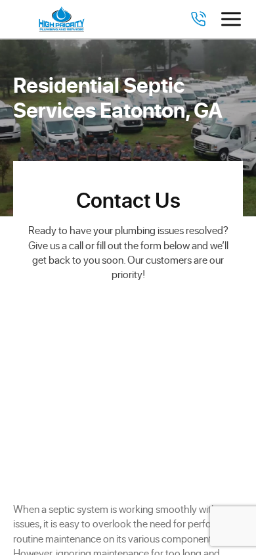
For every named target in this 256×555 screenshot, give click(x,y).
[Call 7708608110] (198, 19)
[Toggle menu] (231, 19)
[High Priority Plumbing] (61, 19)
